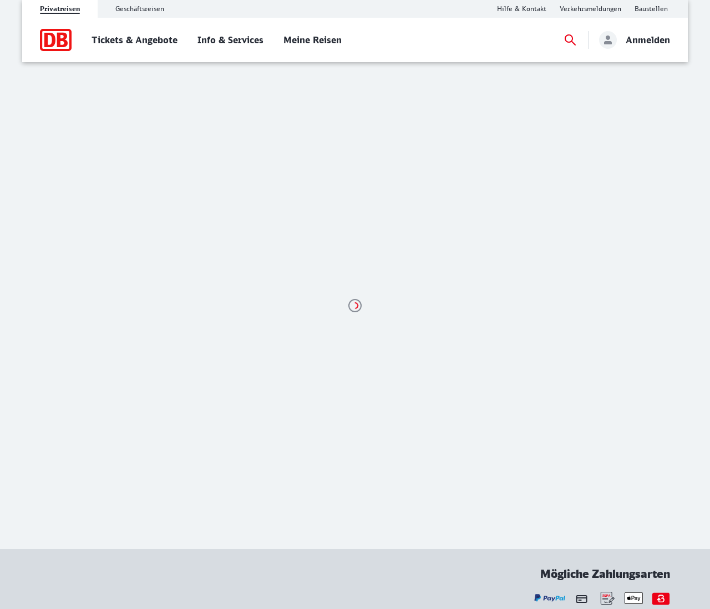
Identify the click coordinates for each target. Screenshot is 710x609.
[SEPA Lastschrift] (606, 598)
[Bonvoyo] (661, 598)
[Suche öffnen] (570, 40)
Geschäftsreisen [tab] (139, 8)
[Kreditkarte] (582, 598)
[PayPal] (550, 598)
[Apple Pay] (634, 598)
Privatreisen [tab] (60, 8)
